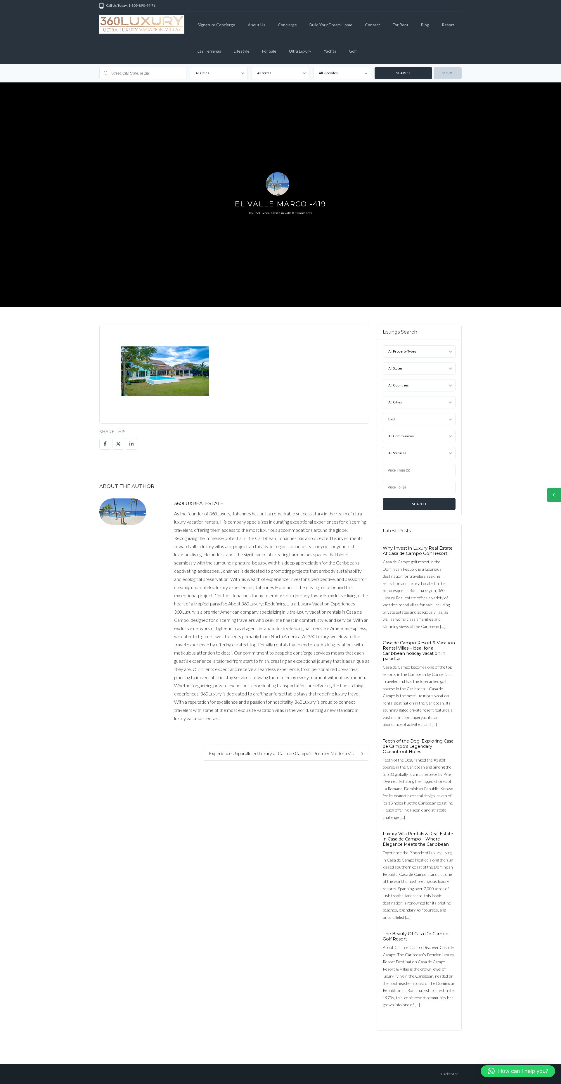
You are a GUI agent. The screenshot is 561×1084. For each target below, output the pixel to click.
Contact (372, 24)
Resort (448, 24)
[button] (518, 1071)
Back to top (449, 1074)
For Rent (400, 24)
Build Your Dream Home (330, 24)
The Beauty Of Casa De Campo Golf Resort (416, 936)
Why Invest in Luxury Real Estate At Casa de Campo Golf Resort (418, 551)
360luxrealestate (267, 213)
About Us (256, 24)
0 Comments (302, 213)
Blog (425, 24)
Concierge (287, 24)
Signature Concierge (216, 24)
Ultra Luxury (300, 51)
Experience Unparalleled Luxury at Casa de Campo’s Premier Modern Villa (282, 753)
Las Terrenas (209, 51)
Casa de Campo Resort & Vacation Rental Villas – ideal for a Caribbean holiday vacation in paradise (419, 650)
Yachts (330, 51)
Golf (353, 51)
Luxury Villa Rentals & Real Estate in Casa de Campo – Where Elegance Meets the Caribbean (418, 839)
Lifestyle (242, 51)
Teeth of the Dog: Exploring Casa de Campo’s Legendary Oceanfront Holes (418, 746)
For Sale (269, 51)
